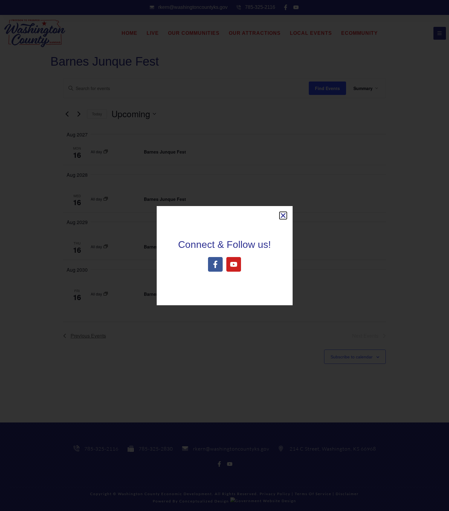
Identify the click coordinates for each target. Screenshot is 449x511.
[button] (283, 215)
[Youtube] (233, 264)
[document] (224, 255)
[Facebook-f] (215, 264)
